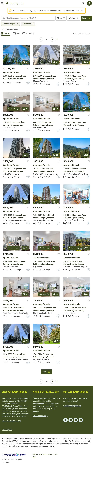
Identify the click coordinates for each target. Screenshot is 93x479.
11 (87, 201)
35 (87, 294)
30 (87, 108)
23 (57, 108)
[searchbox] (26, 18)
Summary (30, 33)
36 (57, 248)
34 (87, 62)
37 (27, 108)
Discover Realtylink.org (11, 421)
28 (57, 155)
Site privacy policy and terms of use (45, 455)
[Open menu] (2, 3)
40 (27, 62)
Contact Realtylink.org (72, 405)
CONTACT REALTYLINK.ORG (75, 392)
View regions (7, 430)
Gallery (7, 33)
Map (18, 33)
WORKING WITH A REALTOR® (46, 392)
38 (27, 248)
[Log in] (89, 3)
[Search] (83, 3)
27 (87, 155)
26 (57, 62)
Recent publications (81, 34)
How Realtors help (40, 416)
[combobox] (28, 18)
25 (87, 248)
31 (27, 294)
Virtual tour (12, 109)
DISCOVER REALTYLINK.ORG (14, 392)
